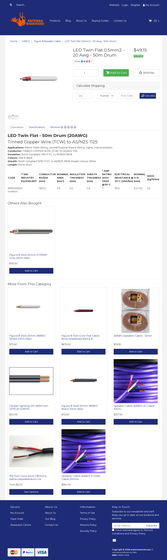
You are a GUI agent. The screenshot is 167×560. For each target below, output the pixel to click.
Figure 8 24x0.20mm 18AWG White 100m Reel (27, 337)
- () (154, 20)
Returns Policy (88, 524)
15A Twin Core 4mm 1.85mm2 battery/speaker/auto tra (27, 477)
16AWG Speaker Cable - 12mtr (133, 335)
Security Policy (88, 531)
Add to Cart (118, 72)
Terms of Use (87, 512)
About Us (81, 20)
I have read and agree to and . (132, 532)
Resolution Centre (20, 524)
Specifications (37, 127)
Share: (77, 61)
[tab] (17, 127)
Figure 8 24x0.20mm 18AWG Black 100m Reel (79, 407)
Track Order (16, 518)
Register (135, 5)
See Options (31, 491)
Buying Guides (100, 20)
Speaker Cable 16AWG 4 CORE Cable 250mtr (80, 477)
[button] (146, 72)
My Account (17, 512)
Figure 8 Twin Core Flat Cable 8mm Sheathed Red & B (80, 337)
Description (16, 127)
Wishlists (114, 5)
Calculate (149, 95)
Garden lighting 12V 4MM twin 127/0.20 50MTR (28, 407)
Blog (68, 20)
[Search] (11, 5)
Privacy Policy (88, 518)
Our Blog (50, 518)
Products (55, 20)
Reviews (55, 127)
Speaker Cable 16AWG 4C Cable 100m (134, 407)
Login (125, 5)
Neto (135, 552)
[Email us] (114, 540)
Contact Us (120, 20)
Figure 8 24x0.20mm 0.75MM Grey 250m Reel (28, 256)
